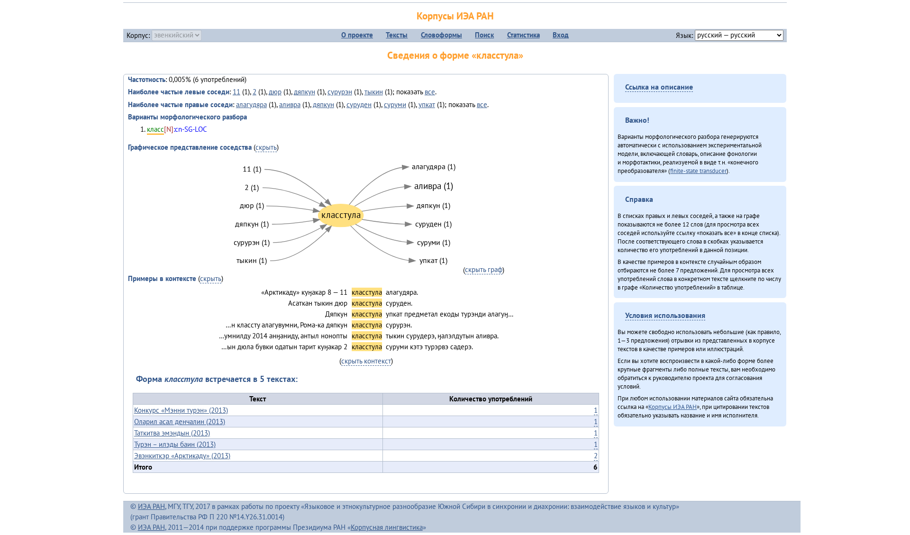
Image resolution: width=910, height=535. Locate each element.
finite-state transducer (698, 170)
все (430, 91)
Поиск (484, 34)
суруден (359, 104)
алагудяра (251, 104)
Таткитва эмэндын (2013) (172, 432)
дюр (275, 91)
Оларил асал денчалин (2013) (179, 421)
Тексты (397, 34)
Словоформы (441, 34)
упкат (427, 104)
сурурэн (340, 91)
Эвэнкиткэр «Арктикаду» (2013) (182, 455)
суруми (395, 104)
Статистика (523, 34)
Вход (561, 34)
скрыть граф (483, 269)
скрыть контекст (366, 360)
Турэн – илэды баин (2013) (175, 444)
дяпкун (304, 91)
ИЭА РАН (151, 506)
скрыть (266, 147)
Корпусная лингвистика (387, 527)
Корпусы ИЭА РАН (455, 15)
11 (236, 91)
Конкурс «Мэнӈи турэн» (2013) (181, 410)
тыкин (373, 91)
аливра (289, 104)
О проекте (357, 34)
